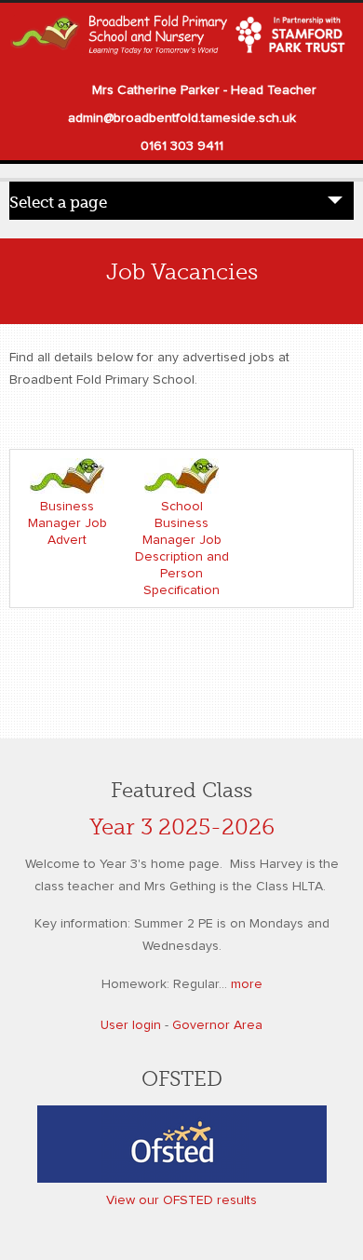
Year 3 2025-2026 (182, 827)
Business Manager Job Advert (67, 523)
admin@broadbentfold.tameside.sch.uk (182, 118)
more (246, 984)
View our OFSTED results (181, 1200)
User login (131, 1025)
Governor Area (217, 1025)
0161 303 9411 (182, 146)
